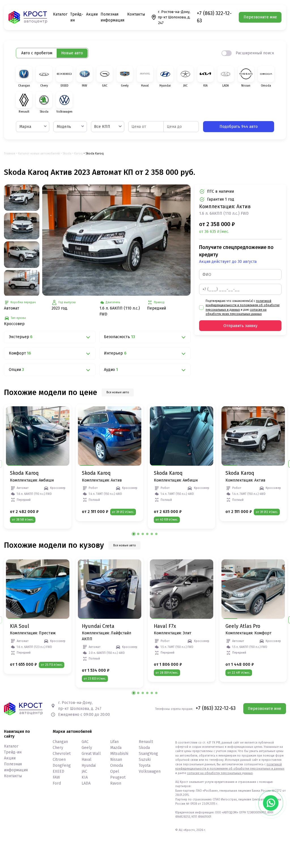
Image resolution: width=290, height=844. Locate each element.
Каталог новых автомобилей (39, 153)
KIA (85, 777)
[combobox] (32, 126)
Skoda (67, 153)
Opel (114, 771)
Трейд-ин (13, 752)
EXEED (58, 771)
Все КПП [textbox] (102, 126)
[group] (116, 240)
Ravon (115, 783)
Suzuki (145, 759)
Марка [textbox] (25, 126)
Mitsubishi (119, 753)
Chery (58, 747)
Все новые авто (117, 392)
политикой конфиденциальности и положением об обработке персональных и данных (243, 305)
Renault (146, 741)
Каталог (60, 14)
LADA (86, 783)
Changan (60, 741)
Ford (57, 783)
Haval (86, 759)
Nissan (116, 759)
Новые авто (72, 53)
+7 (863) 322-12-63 (214, 17)
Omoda (116, 765)
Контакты (136, 14)
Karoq (78, 153)
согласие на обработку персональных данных (220, 773)
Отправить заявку (240, 325)
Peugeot (117, 777)
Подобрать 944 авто (238, 126)
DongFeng (62, 765)
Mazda (115, 747)
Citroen (59, 759)
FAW (56, 777)
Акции (92, 14)
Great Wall (91, 753)
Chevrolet (62, 753)
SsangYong (148, 753)
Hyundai (89, 765)
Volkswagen (150, 771)
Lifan (114, 741)
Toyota (144, 765)
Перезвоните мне (260, 17)
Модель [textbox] (64, 126)
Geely (87, 747)
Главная (9, 153)
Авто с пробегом (36, 53)
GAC (85, 741)
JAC (84, 771)
